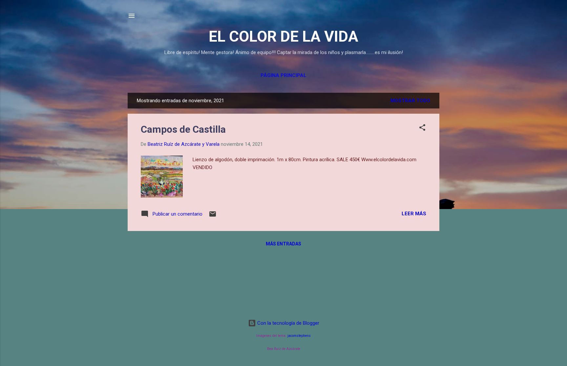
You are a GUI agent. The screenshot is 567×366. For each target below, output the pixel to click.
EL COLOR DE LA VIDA (283, 36)
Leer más (414, 214)
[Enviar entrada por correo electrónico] (213, 216)
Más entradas (283, 243)
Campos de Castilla (183, 129)
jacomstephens (299, 336)
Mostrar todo (410, 101)
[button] (422, 129)
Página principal (283, 75)
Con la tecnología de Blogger (287, 323)
